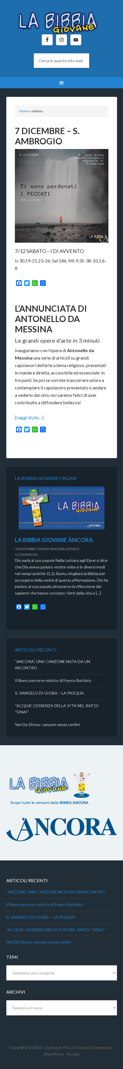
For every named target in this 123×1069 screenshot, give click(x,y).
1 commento (26, 554)
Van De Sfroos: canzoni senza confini (47, 724)
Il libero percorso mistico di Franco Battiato (53, 680)
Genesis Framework (94, 1047)
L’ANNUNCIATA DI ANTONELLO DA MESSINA (51, 318)
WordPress (54, 1054)
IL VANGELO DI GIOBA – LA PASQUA (49, 693)
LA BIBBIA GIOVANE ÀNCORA (54, 539)
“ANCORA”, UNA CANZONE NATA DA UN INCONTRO (55, 891)
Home (24, 111)
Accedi (73, 1054)
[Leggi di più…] (29, 417)
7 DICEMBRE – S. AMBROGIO (47, 135)
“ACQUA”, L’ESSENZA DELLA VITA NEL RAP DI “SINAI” (55, 929)
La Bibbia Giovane (61, 20)
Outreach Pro (56, 1047)
